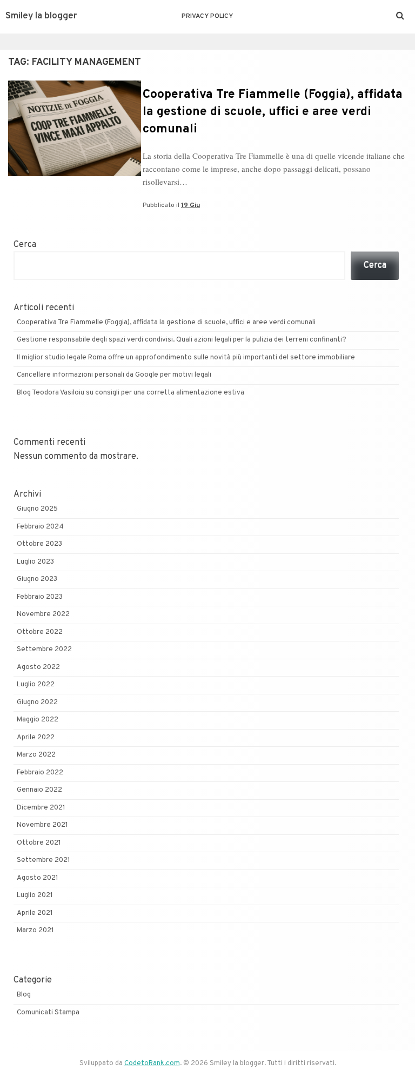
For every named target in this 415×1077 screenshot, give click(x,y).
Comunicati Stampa (48, 1012)
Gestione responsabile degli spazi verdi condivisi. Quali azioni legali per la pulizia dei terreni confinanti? (181, 340)
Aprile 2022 (36, 737)
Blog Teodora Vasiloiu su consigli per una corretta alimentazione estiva (131, 393)
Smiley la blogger (41, 16)
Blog (24, 995)
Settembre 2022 (44, 649)
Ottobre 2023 (39, 544)
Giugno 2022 (37, 702)
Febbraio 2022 (40, 772)
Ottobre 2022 (40, 632)
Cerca (25, 244)
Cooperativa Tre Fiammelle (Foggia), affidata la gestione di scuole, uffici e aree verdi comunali (273, 112)
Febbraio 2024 (40, 527)
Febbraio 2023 (40, 597)
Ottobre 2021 (39, 843)
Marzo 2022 (36, 755)
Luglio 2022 (36, 684)
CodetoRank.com (152, 1063)
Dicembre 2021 (41, 808)
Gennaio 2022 (39, 790)
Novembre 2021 (42, 825)
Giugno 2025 (37, 509)
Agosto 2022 (38, 667)
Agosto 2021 (37, 878)
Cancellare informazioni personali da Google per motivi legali (114, 375)
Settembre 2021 (43, 860)
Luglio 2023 (35, 562)
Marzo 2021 (35, 930)
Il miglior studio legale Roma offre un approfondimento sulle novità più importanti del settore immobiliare (186, 357)
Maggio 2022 (37, 719)
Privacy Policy (207, 16)
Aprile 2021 (35, 913)
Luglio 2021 (35, 895)
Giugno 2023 (37, 579)
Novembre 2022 (43, 614)
